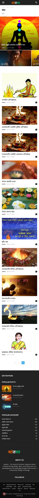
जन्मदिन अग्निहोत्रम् (9, 100)
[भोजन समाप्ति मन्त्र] (19, 170)
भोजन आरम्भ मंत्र (8, 212)
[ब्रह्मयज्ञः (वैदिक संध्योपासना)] (19, 341)
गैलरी (15, 486)
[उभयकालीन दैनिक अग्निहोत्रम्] (19, 257)
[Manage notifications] (4, 493)
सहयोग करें (20, 488)
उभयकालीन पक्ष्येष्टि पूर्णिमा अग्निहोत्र (15, 127)
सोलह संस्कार (28, 484)
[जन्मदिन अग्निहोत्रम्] (19, 85)
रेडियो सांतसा (32, 488)
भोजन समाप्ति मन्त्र (9, 181)
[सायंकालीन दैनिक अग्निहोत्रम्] (19, 314)
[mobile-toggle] (3, 2)
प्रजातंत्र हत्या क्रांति (26, 486)
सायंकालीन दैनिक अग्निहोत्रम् (12, 326)
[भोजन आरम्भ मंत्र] (19, 198)
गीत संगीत (15, 404)
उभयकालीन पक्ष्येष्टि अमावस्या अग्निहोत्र (16, 154)
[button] (36, 2)
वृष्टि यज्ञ (5, 242)
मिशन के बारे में (20, 484)
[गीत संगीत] (6, 406)
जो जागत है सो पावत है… (18, 395)
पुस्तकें (19, 486)
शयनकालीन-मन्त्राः (9, 298)
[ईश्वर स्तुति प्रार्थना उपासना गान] (19, 33)
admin (3, 47)
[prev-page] (15, 362)
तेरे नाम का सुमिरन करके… (19, 386)
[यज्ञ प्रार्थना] (15, 61)
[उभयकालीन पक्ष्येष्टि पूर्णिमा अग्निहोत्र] (19, 115)
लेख (33, 484)
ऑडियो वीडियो (9, 486)
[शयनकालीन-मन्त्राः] (19, 285)
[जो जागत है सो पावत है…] (6, 397)
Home (3, 7)
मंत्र (8, 7)
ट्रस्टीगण (14, 488)
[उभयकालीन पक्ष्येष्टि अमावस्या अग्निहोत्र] (19, 142)
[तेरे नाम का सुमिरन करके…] (6, 388)
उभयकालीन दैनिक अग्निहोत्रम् (12, 269)
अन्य (19, 490)
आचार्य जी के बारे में (6, 488)
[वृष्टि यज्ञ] (19, 228)
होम (4, 484)
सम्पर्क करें (26, 488)
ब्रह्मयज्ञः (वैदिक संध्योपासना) (12, 352)
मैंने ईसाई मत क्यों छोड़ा (11, 484)
